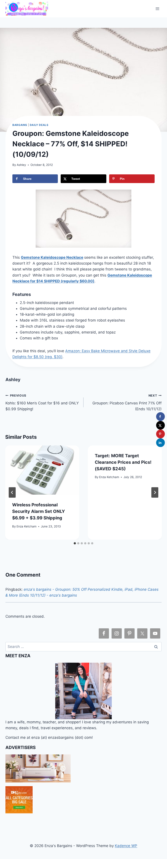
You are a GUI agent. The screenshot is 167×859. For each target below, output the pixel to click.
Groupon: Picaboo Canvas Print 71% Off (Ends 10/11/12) (127, 402)
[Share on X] (160, 425)
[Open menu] (158, 8)
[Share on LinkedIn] (160, 442)
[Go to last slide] (12, 492)
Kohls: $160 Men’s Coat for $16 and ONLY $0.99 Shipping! (42, 402)
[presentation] (42, 470)
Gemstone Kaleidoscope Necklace (52, 257)
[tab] (75, 543)
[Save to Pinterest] (160, 434)
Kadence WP (126, 846)
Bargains (19, 125)
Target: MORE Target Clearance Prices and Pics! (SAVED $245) (123, 462)
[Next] (154, 492)
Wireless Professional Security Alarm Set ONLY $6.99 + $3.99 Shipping (38, 511)
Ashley (21, 165)
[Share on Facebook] (160, 416)
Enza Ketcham (27, 526)
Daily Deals (39, 125)
